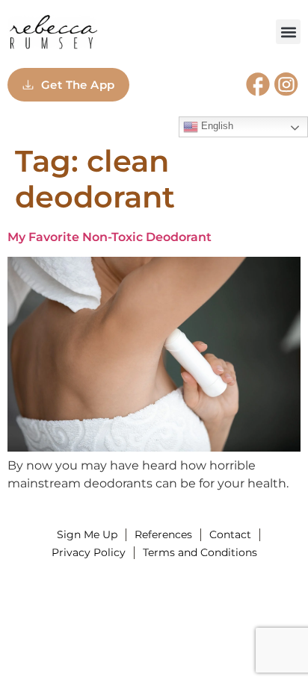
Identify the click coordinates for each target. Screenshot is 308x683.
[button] (288, 31)
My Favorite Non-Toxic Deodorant (109, 237)
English (215, 125)
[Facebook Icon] (258, 84)
